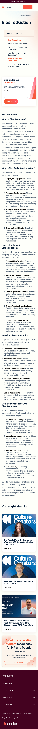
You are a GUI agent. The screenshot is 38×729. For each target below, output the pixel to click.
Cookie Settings (27, 713)
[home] (6, 7)
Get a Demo (28, 7)
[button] (35, 7)
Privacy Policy (6, 713)
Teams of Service (16, 713)
